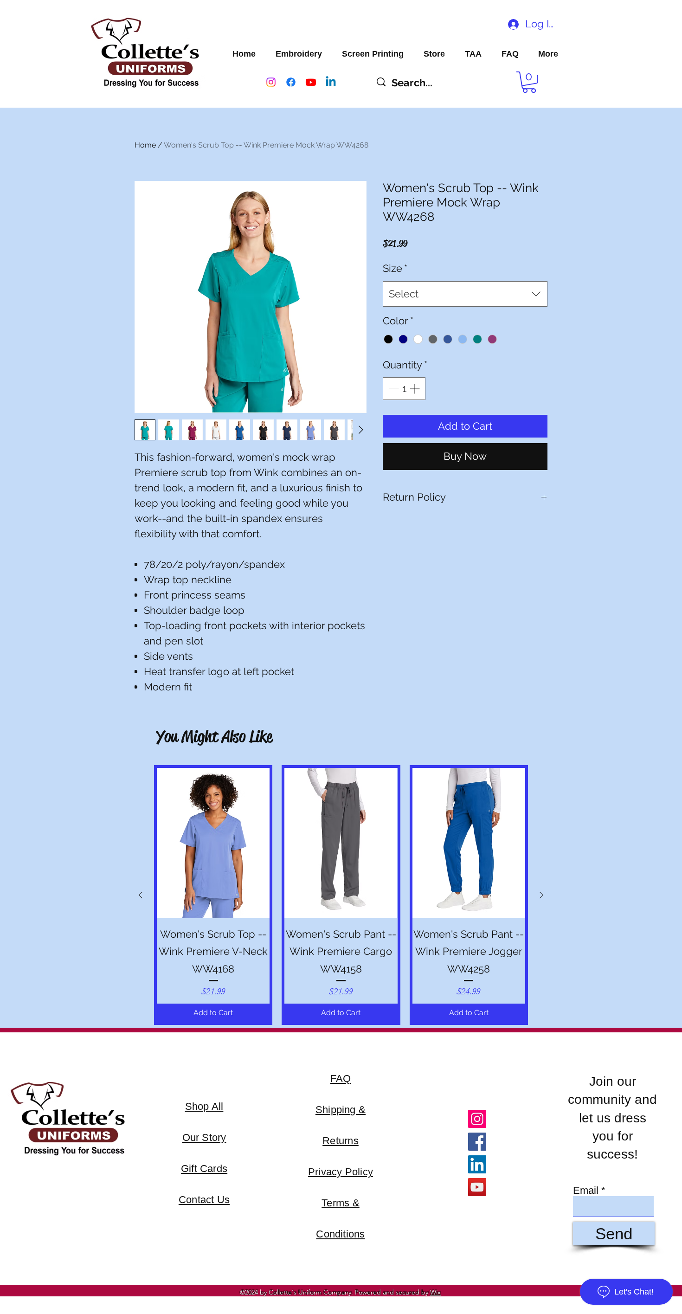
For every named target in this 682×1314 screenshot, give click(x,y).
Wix (435, 1292)
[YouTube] (477, 1187)
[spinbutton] (404, 388)
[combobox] (465, 294)
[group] (341, 895)
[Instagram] (271, 82)
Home (145, 145)
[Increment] (415, 388)
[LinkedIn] (477, 1164)
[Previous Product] (140, 895)
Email (585, 1190)
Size (395, 268)
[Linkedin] (331, 82)
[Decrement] (392, 388)
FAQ (340, 1078)
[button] (529, 82)
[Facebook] (291, 82)
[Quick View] (213, 843)
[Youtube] (311, 82)
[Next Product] (541, 895)
